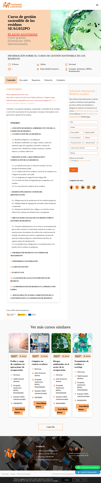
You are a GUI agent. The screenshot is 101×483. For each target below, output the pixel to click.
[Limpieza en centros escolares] (40, 343)
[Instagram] (88, 187)
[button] (11, 80)
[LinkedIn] (83, 187)
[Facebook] (71, 187)
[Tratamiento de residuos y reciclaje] (82, 343)
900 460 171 (85, 114)
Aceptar (67, 480)
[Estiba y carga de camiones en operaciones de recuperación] (18, 343)
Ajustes (78, 480)
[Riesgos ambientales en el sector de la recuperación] (61, 343)
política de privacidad (84, 160)
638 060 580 (76, 117)
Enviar (74, 170)
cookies (22, 479)
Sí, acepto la (80, 160)
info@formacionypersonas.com (85, 111)
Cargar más (50, 427)
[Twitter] (77, 187)
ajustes (56, 481)
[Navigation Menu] (97, 5)
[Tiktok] (94, 187)
